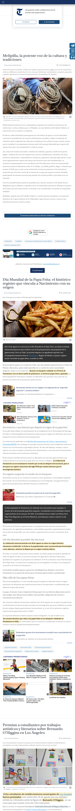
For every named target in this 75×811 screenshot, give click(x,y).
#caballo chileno (60, 241)
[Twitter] (37, 255)
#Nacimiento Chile (26, 647)
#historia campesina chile (12, 245)
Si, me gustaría (49, 22)
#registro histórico (47, 651)
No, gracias (25, 22)
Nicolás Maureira (13, 738)
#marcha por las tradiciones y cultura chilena (38, 241)
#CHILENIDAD (8, 241)
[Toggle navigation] (3, 2)
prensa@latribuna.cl (51, 264)
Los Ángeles (65, 794)
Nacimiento (33, 356)
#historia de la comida (31, 651)
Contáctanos (37, 270)
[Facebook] (23, 255)
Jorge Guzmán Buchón (14, 65)
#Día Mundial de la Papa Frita (13, 651)
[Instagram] (51, 255)
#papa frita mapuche (11, 647)
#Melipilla (18, 241)
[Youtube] (65, 255)
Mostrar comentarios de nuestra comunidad (38, 215)
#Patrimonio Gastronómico (43, 647)
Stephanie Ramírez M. (14, 293)
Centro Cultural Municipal (36, 810)
